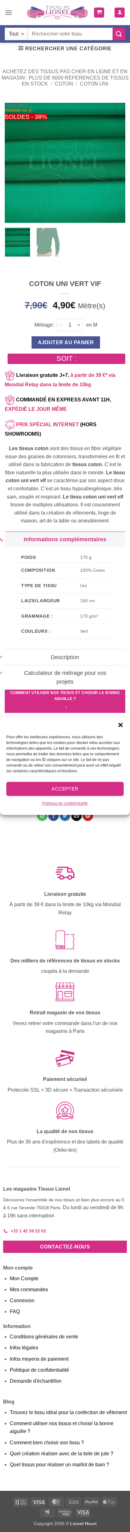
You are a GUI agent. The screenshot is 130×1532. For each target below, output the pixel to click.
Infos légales (24, 1347)
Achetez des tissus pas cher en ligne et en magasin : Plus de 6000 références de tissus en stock (65, 77)
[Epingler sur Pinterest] (88, 815)
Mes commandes (29, 1289)
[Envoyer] (119, 34)
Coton (64, 83)
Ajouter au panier (66, 342)
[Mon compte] (120, 13)
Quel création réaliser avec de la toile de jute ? (61, 1453)
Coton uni (94, 83)
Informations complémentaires (65, 539)
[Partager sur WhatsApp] (42, 815)
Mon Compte (24, 1278)
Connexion (22, 1300)
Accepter (65, 788)
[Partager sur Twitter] (65, 815)
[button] (120, 725)
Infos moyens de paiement (39, 1359)
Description (65, 657)
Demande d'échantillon (36, 1381)
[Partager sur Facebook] (53, 815)
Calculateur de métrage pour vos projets (65, 677)
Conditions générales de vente (44, 1336)
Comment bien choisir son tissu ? (47, 1442)
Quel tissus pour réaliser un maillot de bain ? (59, 1464)
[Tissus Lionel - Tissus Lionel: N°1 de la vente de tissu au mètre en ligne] (57, 12)
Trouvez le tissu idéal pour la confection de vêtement (68, 1412)
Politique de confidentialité (65, 803)
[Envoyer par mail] (76, 815)
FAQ (15, 1311)
